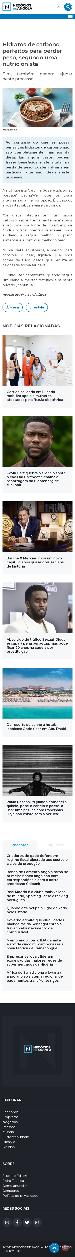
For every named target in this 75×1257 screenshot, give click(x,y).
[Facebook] (17, 1222)
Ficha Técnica (13, 1181)
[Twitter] (27, 1222)
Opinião (8, 1147)
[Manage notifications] (65, 1248)
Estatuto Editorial (15, 1176)
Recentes (20, 845)
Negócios (10, 1122)
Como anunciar (14, 1186)
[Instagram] (7, 1222)
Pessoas (8, 1127)
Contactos (10, 1191)
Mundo (8, 1132)
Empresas (10, 1117)
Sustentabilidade (15, 1137)
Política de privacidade (20, 1196)
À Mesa (12, 307)
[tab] (20, 845)
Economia (10, 1112)
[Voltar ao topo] (54, 1248)
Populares (55, 845)
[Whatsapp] (37, 1222)
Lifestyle (36, 307)
